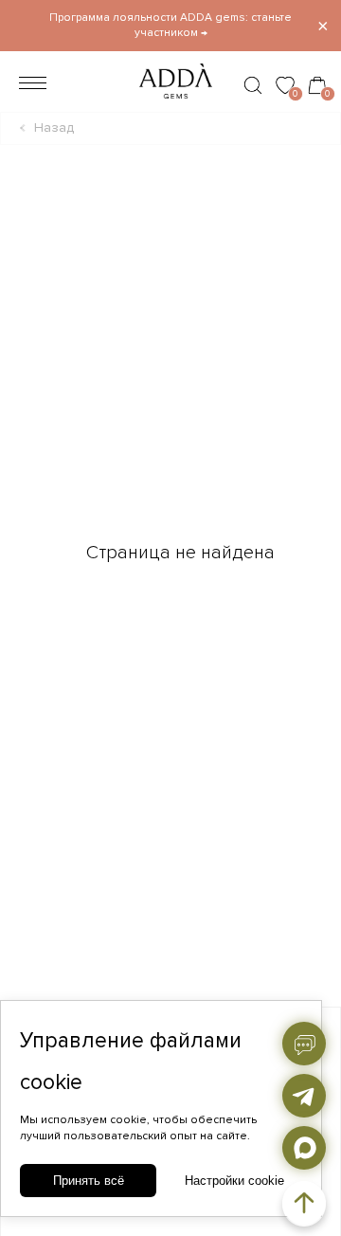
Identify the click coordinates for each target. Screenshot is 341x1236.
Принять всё (88, 1180)
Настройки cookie (234, 1180)
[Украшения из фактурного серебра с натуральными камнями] (170, 104)
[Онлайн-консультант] (304, 1043)
